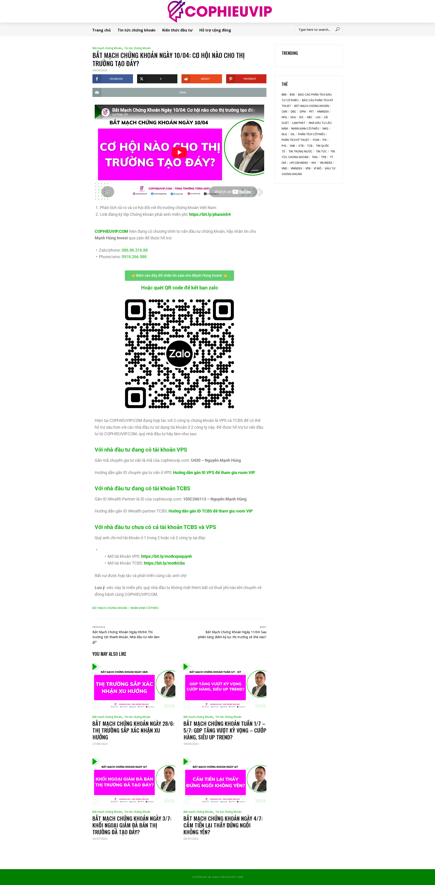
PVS (284, 146)
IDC (301, 117)
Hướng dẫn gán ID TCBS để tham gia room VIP (211, 511)
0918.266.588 (134, 256)
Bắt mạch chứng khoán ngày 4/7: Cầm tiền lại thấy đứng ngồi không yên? (223, 825)
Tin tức (321, 151)
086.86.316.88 (135, 250)
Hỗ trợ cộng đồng (215, 30)
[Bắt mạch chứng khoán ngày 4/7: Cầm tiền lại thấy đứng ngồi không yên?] (225, 781)
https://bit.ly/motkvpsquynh (166, 556)
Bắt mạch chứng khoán (107, 48)
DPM (303, 111)
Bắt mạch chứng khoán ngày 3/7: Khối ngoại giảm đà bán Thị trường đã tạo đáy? (131, 825)
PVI (324, 140)
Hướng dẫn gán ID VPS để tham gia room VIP (214, 472)
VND (284, 168)
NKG (325, 128)
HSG (293, 117)
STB (301, 146)
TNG (315, 157)
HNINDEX (323, 111)
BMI (284, 94)
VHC (314, 163)
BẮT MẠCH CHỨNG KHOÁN (109, 608)
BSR (292, 94)
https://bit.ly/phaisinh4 (210, 214)
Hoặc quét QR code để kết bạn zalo (179, 288)
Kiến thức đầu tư (177, 30)
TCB (309, 146)
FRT (311, 111)
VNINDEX (296, 168)
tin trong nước (300, 151)
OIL (292, 134)
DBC (293, 111)
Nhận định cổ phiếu (144, 608)
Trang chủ (101, 30)
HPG (284, 117)
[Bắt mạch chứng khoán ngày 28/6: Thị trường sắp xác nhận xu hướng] (133, 686)
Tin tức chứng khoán (136, 30)
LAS (318, 117)
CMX (284, 111)
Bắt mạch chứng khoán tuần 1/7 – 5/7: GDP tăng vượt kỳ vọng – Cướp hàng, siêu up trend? (225, 730)
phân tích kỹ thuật (295, 140)
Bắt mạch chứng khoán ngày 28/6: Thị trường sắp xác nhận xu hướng (133, 730)
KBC (309, 117)
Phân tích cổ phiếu (311, 134)
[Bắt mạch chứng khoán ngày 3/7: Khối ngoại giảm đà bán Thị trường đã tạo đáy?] (133, 781)
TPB (323, 157)
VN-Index (326, 163)
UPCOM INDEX (299, 163)
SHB (292, 146)
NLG (284, 134)
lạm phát (298, 123)
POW (316, 140)
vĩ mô (317, 168)
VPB (307, 168)
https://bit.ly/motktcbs (164, 563)
